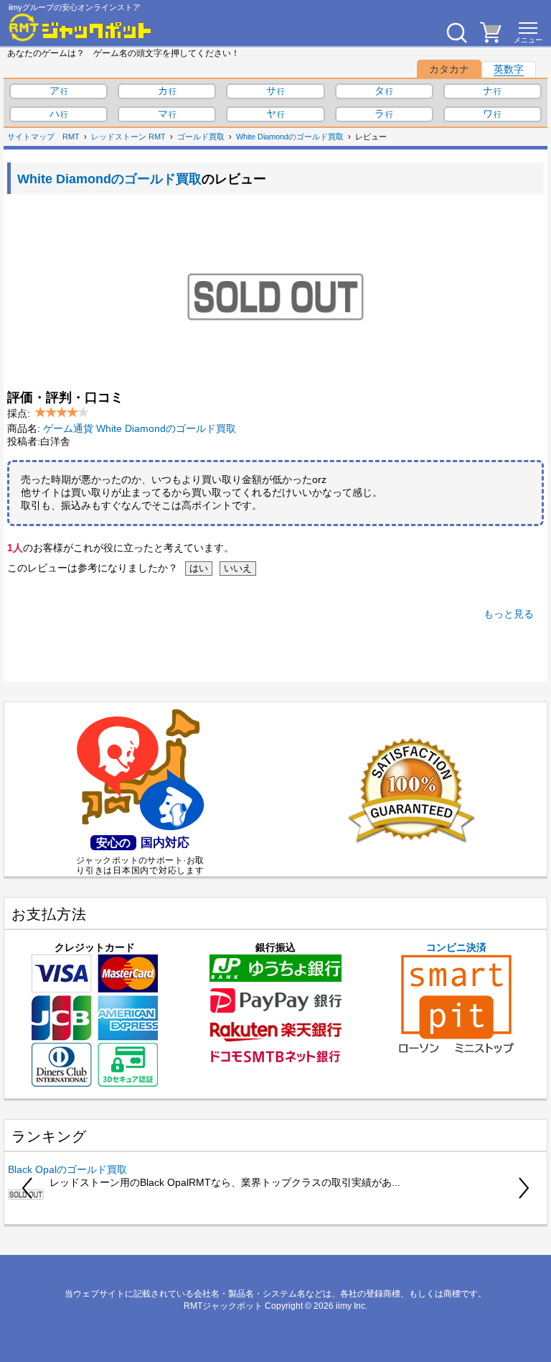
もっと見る (509, 614)
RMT (71, 136)
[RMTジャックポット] (80, 27)
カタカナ (449, 69)
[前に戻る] (28, 1188)
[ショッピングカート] (490, 39)
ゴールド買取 (201, 136)
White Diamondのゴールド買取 (290, 136)
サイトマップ (31, 136)
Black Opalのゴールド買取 (67, 1169)
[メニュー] (528, 32)
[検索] (456, 32)
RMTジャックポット (223, 1306)
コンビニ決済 (456, 947)
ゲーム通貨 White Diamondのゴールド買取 (139, 428)
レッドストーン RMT (128, 136)
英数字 (509, 69)
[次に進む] (523, 1188)
